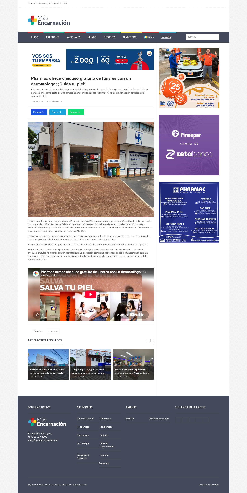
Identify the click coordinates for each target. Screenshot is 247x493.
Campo (104, 455)
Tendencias (130, 37)
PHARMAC (53, 331)
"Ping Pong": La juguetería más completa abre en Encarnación (45, 371)
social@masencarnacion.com (42, 440)
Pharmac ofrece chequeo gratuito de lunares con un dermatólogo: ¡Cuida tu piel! (81, 81)
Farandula (104, 463)
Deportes (109, 37)
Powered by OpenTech (209, 484)
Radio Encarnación (159, 418)
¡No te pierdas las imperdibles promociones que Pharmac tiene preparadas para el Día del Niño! (89, 373)
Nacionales (73, 37)
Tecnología (83, 443)
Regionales (52, 37)
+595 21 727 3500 (37, 436)
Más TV (130, 418)
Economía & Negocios (83, 456)
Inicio (34, 37)
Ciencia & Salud (85, 418)
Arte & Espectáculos (107, 445)
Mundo (92, 37)
